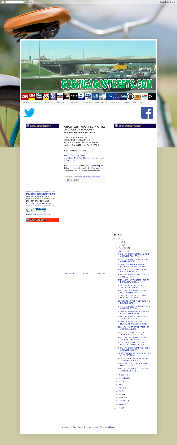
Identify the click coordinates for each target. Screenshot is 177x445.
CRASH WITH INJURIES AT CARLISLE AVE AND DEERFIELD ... (134, 276)
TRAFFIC (86, 102)
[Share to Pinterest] (77, 180)
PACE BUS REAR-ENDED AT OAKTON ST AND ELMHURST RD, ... (134, 370)
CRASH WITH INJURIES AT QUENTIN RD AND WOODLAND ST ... (134, 349)
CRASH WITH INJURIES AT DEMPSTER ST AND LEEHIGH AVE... (134, 260)
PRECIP (39, 203)
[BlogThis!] (69, 180)
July (120, 385)
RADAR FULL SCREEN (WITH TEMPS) (41, 194)
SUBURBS (115, 102)
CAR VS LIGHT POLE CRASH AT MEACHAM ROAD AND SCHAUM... (132, 323)
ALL (27, 203)
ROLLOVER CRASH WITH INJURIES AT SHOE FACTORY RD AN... (133, 339)
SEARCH (48, 102)
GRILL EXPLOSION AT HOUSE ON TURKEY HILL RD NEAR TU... (131, 333)
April (120, 394)
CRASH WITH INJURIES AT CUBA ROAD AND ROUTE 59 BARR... (133, 318)
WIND (45, 203)
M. (141, 102)
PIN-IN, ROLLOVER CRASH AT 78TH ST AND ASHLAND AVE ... (133, 328)
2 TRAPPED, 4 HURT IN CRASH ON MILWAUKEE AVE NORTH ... (132, 297)
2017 (119, 408)
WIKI (126, 102)
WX (134, 102)
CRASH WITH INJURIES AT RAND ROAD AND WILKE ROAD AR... (133, 255)
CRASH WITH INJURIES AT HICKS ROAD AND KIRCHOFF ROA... (134, 307)
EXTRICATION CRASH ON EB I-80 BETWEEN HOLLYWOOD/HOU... (131, 344)
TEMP (32, 203)
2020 (119, 239)
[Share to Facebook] (74, 180)
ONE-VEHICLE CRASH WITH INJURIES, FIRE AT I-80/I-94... (133, 365)
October (122, 375)
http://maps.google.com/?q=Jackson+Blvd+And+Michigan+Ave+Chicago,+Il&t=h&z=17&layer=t (84, 158)
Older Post (101, 274)
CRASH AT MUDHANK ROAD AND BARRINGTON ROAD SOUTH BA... (132, 265)
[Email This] (66, 180)
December (123, 248)
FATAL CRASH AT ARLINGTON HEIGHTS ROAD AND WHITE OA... (133, 281)
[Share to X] (72, 180)
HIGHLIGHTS (101, 102)
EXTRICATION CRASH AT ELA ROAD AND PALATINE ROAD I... (134, 302)
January (122, 404)
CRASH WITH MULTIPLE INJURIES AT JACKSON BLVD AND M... (132, 286)
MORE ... (52, 203)
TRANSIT (74, 102)
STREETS (61, 102)
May (120, 391)
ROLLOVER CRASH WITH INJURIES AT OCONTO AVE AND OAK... (133, 292)
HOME (26, 102)
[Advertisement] (88, 21)
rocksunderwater (93, 427)
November (123, 251)
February (122, 401)
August (121, 381)
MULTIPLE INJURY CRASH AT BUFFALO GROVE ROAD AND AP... (133, 271)
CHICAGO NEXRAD (40, 196)
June (121, 388)
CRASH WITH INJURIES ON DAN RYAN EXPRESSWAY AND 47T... (133, 312)
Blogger (112, 427)
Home (85, 274)
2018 (119, 245)
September (123, 378)
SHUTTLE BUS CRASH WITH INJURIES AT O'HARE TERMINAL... (134, 354)
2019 (119, 242)
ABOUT (36, 102)
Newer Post (69, 274)
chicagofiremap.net (95, 166)
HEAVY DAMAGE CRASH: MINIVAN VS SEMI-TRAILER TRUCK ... (133, 359)
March (121, 398)
